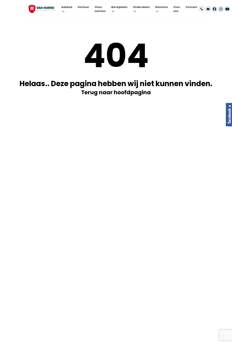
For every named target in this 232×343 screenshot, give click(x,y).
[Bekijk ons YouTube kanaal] (227, 9)
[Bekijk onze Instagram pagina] (220, 9)
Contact (191, 7)
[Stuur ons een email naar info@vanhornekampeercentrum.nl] (208, 9)
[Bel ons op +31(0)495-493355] (201, 9)
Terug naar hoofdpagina (116, 92)
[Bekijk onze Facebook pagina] (214, 9)
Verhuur (83, 7)
